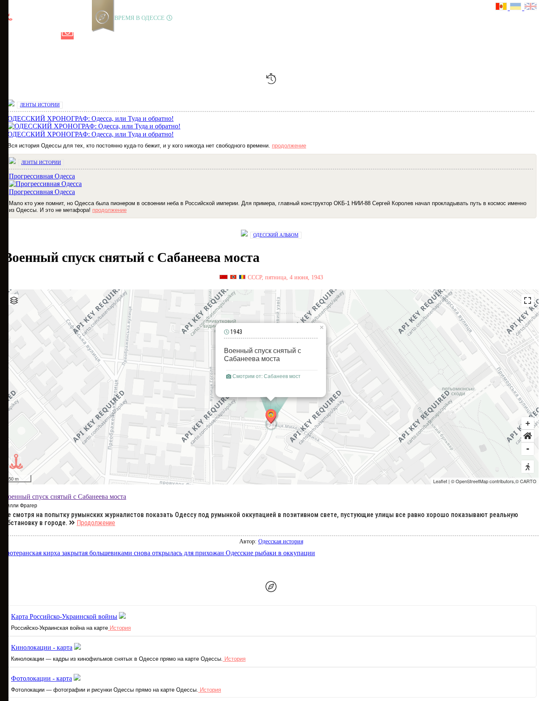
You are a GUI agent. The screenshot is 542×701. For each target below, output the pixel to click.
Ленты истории (40, 104)
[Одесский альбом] (67, 35)
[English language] (531, 7)
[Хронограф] (24, 35)
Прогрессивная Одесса (42, 191)
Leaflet (440, 481)
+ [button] (527, 423)
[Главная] (9, 35)
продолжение (289, 145)
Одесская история (280, 541)
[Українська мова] (517, 7)
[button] (527, 436)
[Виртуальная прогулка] (96, 35)
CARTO (528, 481)
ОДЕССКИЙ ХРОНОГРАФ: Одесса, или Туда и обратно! (91, 134)
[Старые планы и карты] (53, 35)
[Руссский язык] (502, 7)
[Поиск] (109, 35)
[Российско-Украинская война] (38, 35)
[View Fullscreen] (527, 300)
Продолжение (96, 523)
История (119, 628)
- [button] (527, 448)
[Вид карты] (13, 299)
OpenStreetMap (472, 481)
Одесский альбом (276, 234)
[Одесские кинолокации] (81, 35)
